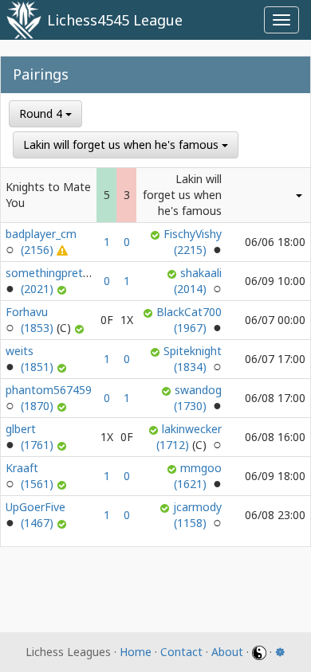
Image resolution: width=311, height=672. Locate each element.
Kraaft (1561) (31, 475)
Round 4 (42, 113)
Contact (181, 651)
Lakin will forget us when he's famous (122, 144)
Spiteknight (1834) (192, 358)
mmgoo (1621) (198, 475)
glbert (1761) (31, 436)
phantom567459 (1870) (49, 397)
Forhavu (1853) (31, 319)
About (227, 651)
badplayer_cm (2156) (41, 241)
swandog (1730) (198, 397)
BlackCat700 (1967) (189, 319)
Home (136, 651)
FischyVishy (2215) (192, 241)
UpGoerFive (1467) (35, 514)
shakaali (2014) (198, 280)
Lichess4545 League (115, 19)
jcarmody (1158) (197, 514)
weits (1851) (31, 358)
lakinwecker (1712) (189, 436)
